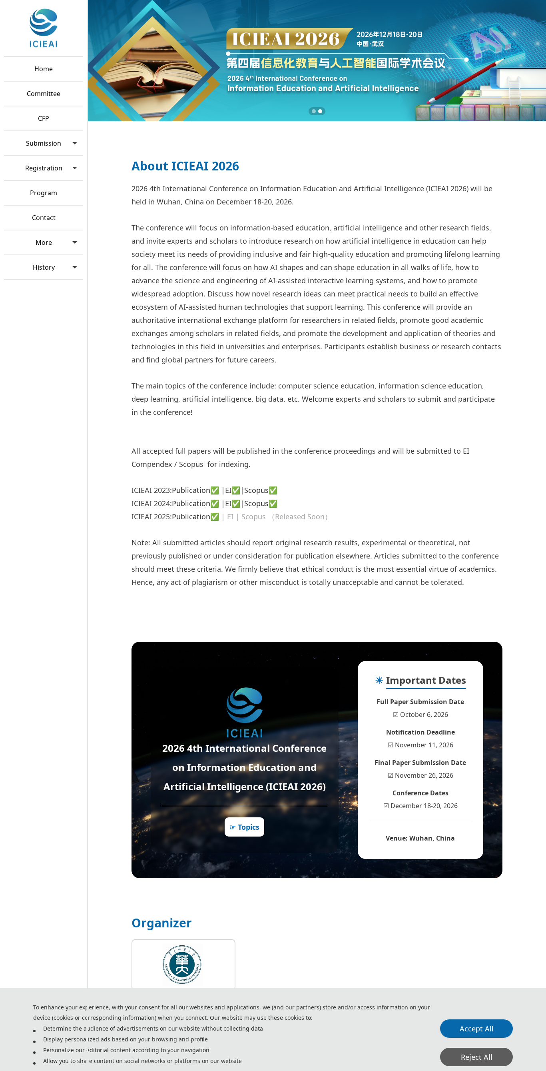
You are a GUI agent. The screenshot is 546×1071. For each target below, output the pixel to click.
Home (43, 68)
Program (43, 192)
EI (228, 490)
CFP (43, 118)
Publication (191, 490)
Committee (43, 93)
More (44, 242)
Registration (43, 168)
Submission (43, 143)
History (44, 267)
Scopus (256, 490)
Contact (44, 217)
